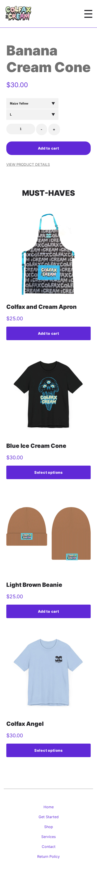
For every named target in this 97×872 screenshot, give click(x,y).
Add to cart (48, 148)
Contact (48, 846)
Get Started (49, 817)
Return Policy (48, 856)
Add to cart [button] (48, 333)
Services (48, 836)
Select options (48, 472)
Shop (48, 827)
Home (49, 807)
